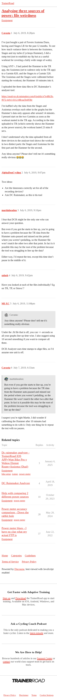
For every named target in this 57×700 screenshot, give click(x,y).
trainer (15, 474)
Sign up (6, 598)
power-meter (25, 474)
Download (20, 598)
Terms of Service (10, 561)
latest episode (36, 633)
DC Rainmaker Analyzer (16, 483)
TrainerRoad (8, 3)
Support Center (44, 658)
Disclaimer (23, 695)
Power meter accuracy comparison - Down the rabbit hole (15, 512)
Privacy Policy (29, 561)
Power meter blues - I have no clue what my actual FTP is (14, 532)
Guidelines (30, 555)
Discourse (19, 569)
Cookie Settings (47, 695)
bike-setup (6, 474)
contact (6, 661)
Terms (34, 695)
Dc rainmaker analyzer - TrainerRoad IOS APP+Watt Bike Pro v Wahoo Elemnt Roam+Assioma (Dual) (15, 459)
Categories (16, 555)
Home (5, 555)
